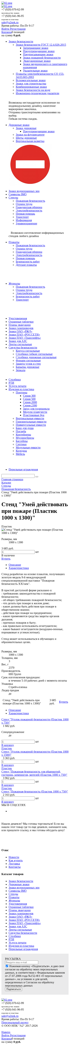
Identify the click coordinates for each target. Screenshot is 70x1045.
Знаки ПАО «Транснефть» (25, 923)
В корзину (7, 745)
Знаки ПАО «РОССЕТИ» (24, 919)
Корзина (6, 32)
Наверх (5, 1032)
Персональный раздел (14, 1022)
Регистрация (17, 28)
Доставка (14, 863)
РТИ (11, 939)
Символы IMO (18, 890)
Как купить (16, 860)
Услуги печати (17, 942)
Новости (14, 857)
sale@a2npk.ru (9, 22)
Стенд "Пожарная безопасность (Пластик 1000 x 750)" (34, 791)
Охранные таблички (21, 907)
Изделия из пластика (21, 945)
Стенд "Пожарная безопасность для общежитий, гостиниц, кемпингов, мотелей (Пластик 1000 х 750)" (34, 773)
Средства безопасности (23, 932)
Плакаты (14, 897)
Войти (5, 28)
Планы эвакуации (20, 910)
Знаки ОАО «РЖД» (20, 916)
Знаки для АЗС (18, 926)
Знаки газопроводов (21, 913)
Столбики (15, 936)
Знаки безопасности (21, 881)
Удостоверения (18, 903)
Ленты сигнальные (20, 929)
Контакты (15, 866)
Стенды (13, 894)
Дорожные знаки (19, 884)
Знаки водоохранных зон (24, 887)
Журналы (14, 900)
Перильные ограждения (23, 949)
